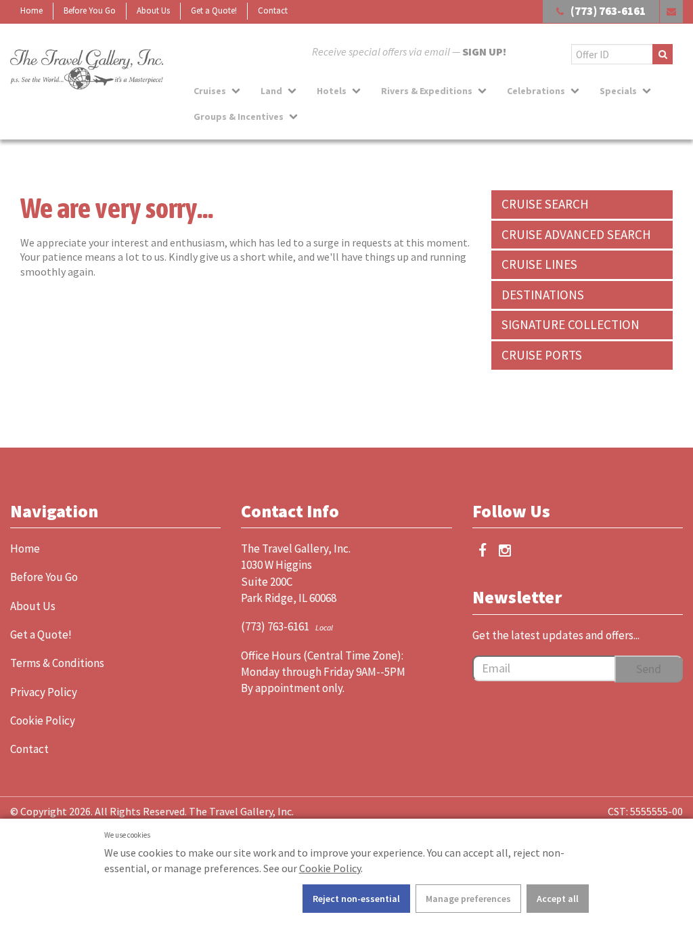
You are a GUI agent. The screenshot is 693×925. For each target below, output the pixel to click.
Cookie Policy (330, 868)
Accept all (558, 898)
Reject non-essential (356, 898)
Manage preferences (468, 898)
